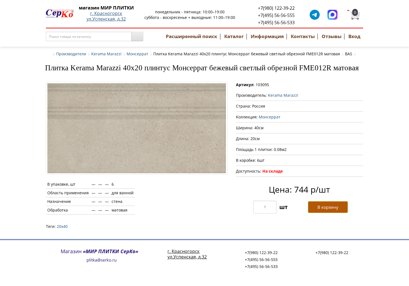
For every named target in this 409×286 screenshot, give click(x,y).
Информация (267, 36)
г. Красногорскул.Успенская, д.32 (106, 16)
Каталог (234, 36)
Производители (71, 53)
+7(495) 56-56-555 (276, 15)
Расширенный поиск (191, 36)
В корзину (327, 207)
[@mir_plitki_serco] (315, 14)
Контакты (303, 36)
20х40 (62, 226)
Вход (354, 36)
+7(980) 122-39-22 (276, 8)
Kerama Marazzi (106, 53)
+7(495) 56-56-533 (276, 22)
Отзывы (331, 36)
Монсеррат (137, 53)
